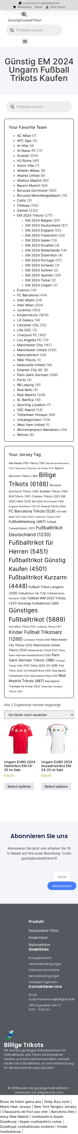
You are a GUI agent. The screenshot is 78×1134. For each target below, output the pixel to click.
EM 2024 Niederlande (42, 250)
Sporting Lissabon (31, 405)
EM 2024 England (39, 230)
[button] (25, 41)
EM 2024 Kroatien (39, 245)
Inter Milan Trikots (22, 626)
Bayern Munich (28, 185)
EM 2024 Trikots (30, 215)
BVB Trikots (20, 496)
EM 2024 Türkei (37, 280)
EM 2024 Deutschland (42, 225)
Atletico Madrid (29, 180)
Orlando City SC (30, 370)
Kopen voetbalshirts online (41, 1121)
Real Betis (24, 390)
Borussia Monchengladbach (38, 195)
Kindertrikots (27, 315)
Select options (19, 786)
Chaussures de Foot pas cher (25, 1111)
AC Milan (24, 136)
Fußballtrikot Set (32, 593)
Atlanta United (28, 175)
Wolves (22, 435)
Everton (23, 290)
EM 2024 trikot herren (48, 501)
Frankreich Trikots (47, 516)
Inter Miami (26, 300)
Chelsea (23, 205)
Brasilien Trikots (54, 491)
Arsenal (23, 155)
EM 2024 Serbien (39, 270)
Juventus (24, 310)
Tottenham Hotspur (32, 415)
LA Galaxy (25, 320)
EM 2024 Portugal (39, 260)
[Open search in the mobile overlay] (34, 30)
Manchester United (32, 350)
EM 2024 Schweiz (39, 265)
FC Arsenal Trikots (51, 506)
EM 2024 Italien (37, 240)
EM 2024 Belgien (38, 220)
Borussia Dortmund (32, 190)
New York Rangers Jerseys (55, 1107)
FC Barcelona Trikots (32, 511)
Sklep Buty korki (57, 1102)
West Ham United (31, 425)
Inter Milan (25, 305)
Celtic (21, 200)
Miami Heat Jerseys (15, 1107)
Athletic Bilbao (28, 170)
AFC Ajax (24, 141)
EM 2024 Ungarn (38, 285)
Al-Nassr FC (26, 150)
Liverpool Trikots (37, 639)
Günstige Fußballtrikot (38, 603)
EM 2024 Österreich (41, 255)
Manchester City (30, 345)
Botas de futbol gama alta (20, 1102)
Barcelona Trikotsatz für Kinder (34, 468)
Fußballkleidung (27, 521)
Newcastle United (31, 365)
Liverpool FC (27, 335)
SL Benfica (25, 400)
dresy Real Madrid (14, 1116)
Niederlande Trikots (43, 650)
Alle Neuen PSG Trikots (27, 463)
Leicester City (28, 325)
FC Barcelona (27, 295)
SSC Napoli (26, 410)
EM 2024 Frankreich (41, 235)
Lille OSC (24, 330)
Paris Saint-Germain (32, 375)
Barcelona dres (62, 1111)
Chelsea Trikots (46, 496)
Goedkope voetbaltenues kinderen (27, 1126)
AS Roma (24, 160)
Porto (21, 380)
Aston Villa (25, 165)
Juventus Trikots (49, 626)
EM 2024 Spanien (39, 275)
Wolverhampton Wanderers (38, 430)
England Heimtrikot (22, 506)
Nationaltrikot (28, 355)
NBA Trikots (26, 360)
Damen (22, 210)
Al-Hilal (22, 145)
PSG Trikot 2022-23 (41, 665)
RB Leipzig (25, 385)
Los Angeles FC (29, 340)
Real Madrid (26, 395)
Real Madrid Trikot (44, 675)
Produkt (36, 921)
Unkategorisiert (29, 420)
